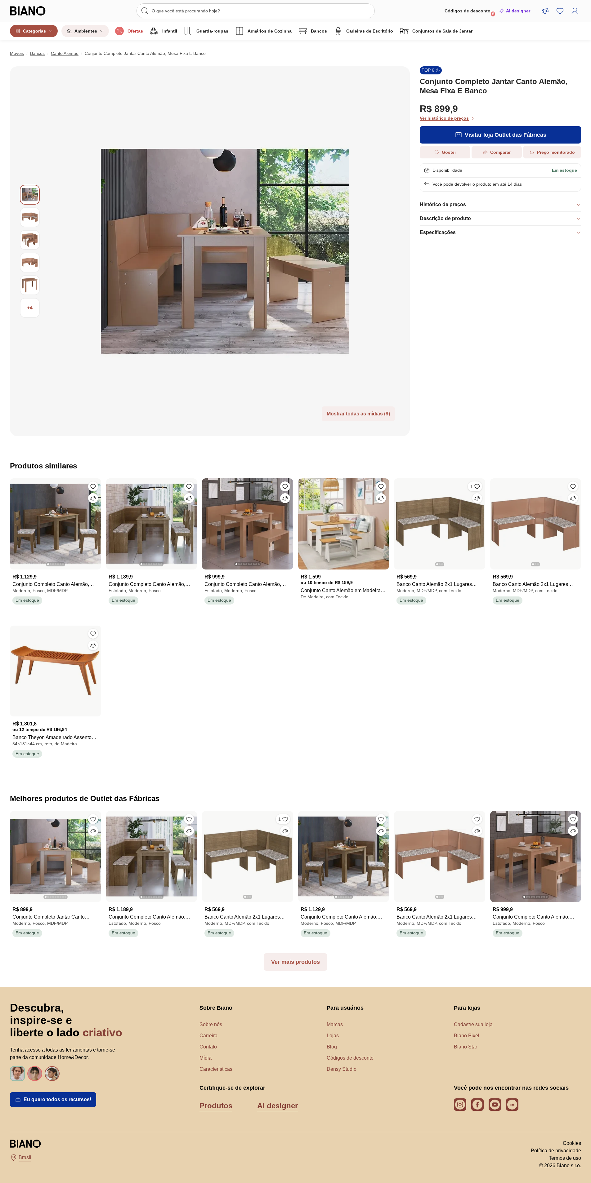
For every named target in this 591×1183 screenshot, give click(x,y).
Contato (208, 1046)
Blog (332, 1046)
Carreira (208, 1035)
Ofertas (135, 31)
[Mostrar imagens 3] (30, 240)
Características (215, 1069)
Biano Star (465, 1046)
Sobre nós (210, 1024)
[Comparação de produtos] (545, 11)
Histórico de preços (443, 204)
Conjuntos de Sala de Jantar (442, 31)
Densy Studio (341, 1069)
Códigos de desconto (469, 12)
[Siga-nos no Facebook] (477, 1104)
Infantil (169, 31)
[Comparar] (93, 498)
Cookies (572, 1143)
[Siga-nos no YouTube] (495, 1104)
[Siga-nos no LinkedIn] (512, 1104)
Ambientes (85, 31)
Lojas (333, 1035)
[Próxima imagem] (96, 522)
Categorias (34, 31)
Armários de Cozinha (270, 31)
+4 (30, 307)
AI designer (518, 10)
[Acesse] (575, 11)
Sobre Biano (215, 1008)
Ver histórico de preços (444, 118)
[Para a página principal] (40, 10)
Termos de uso (565, 1158)
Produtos (215, 1105)
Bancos (319, 31)
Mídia (205, 1058)
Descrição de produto (445, 218)
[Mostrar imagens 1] (30, 195)
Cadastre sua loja (473, 1024)
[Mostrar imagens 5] (30, 285)
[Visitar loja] (225, 251)
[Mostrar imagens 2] (30, 217)
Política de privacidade (556, 1150)
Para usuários (345, 1008)
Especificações (438, 232)
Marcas (335, 1024)
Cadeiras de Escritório (369, 31)
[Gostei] (93, 486)
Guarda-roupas (212, 31)
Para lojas (467, 1008)
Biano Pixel (466, 1035)
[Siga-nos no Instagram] (460, 1104)
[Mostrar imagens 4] (30, 262)
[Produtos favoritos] (560, 11)
